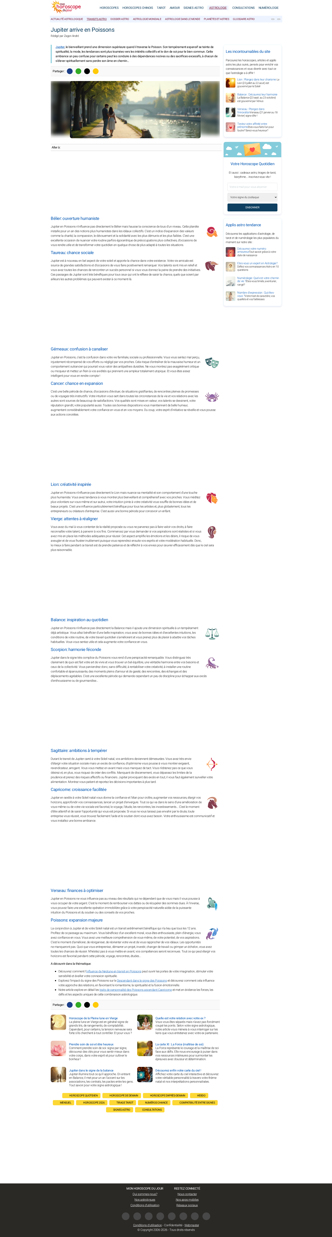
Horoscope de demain (124, 1096)
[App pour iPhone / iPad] (195, 1216)
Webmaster (191, 1225)
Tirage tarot (124, 1103)
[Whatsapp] (78, 71)
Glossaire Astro (244, 19)
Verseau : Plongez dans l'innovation (257, 112)
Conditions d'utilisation (144, 1205)
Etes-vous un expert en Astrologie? (258, 266)
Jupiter (60, 47)
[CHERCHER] (278, 19)
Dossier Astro (119, 19)
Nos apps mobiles (187, 1199)
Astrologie (218, 8)
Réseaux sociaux (187, 1205)
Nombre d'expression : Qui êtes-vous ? (256, 296)
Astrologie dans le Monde (182, 19)
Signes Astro (193, 8)
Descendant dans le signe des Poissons (142, 980)
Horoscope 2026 (94, 1103)
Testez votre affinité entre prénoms (255, 127)
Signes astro (121, 1110)
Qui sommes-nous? (145, 1194)
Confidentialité (173, 1225)
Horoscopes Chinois (137, 8)
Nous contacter (187, 1194)
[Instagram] (137, 1216)
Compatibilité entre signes (197, 1103)
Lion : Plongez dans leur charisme (258, 82)
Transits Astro (97, 19)
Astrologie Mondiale (147, 19)
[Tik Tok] (160, 1216)
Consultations (243, 8)
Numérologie (269, 8)
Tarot (161, 8)
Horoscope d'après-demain (167, 1096)
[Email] (95, 71)
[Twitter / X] (87, 71)
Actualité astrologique (67, 19)
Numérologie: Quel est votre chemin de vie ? (258, 281)
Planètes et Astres (216, 19)
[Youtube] (148, 1216)
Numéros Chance (156, 1103)
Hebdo (201, 1096)
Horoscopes (109, 8)
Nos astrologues (144, 1199)
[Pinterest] (171, 1216)
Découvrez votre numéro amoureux (256, 252)
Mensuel (65, 1103)
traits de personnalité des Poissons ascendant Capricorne (136, 990)
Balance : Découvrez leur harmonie (257, 97)
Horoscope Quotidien (83, 1096)
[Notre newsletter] (272, 19)
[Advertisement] (135, 183)
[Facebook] (69, 71)
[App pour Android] (206, 1216)
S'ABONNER (252, 207)
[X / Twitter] (183, 1216)
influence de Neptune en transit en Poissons (113, 971)
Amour (175, 8)
